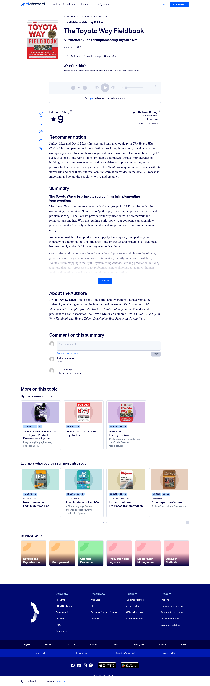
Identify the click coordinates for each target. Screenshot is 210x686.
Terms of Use (81, 653)
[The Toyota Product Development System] (40, 412)
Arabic (183, 644)
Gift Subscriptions (170, 618)
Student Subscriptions (172, 612)
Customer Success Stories (104, 612)
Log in (91, 98)
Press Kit (95, 618)
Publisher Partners (135, 599)
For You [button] (84, 4)
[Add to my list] (41, 132)
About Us (60, 599)
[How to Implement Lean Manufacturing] (40, 479)
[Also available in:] (41, 149)
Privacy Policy (41, 653)
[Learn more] (71, 111)
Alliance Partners (134, 618)
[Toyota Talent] (83, 412)
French (162, 644)
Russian (93, 644)
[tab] (103, 522)
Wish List (95, 599)
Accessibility (169, 653)
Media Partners (133, 606)
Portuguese (139, 644)
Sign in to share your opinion (68, 353)
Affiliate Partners (134, 612)
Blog (93, 606)
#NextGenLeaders (65, 606)
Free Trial (165, 599)
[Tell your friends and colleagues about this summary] (41, 140)
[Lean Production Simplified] (83, 479)
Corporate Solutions (171, 625)
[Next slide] (187, 522)
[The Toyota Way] (126, 412)
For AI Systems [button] (101, 4)
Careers (60, 618)
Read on (105, 280)
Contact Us (61, 631)
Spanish (71, 644)
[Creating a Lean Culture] (169, 479)
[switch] (105, 87)
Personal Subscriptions (172, 606)
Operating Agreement (125, 653)
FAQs (58, 625)
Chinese (115, 644)
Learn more (60, 681)
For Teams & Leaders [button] (62, 4)
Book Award (62, 612)
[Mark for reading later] (41, 123)
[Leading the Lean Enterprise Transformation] (126, 479)
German (48, 644)
